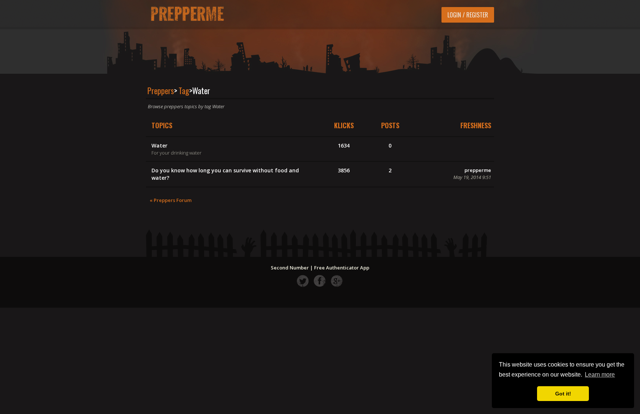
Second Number (290, 267)
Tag (184, 90)
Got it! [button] (563, 394)
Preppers (160, 90)
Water (159, 145)
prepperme (477, 170)
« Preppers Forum (170, 200)
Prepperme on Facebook (320, 281)
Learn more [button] (600, 374)
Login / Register (467, 14)
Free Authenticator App (341, 267)
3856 (344, 170)
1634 (344, 145)
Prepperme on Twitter (303, 281)
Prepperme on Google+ (337, 281)
